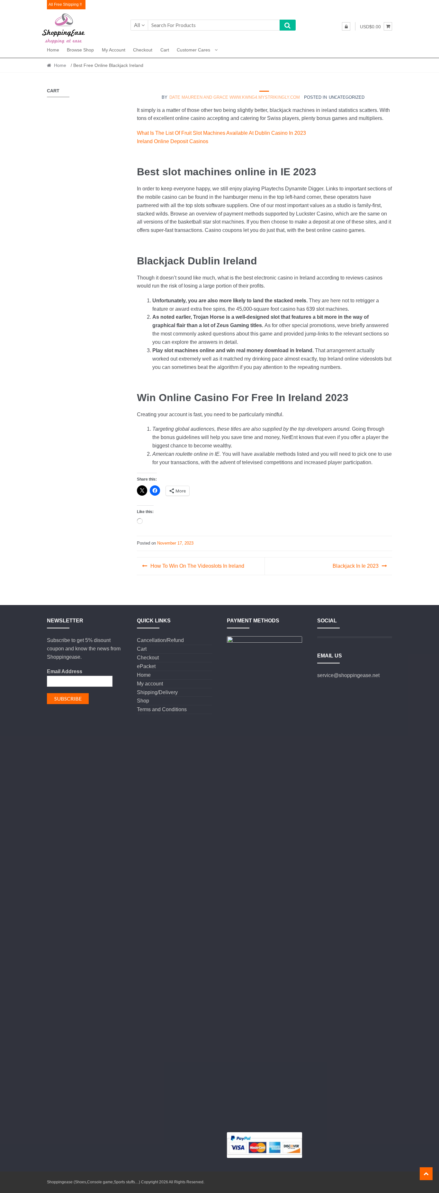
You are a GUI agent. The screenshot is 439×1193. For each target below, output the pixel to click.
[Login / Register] (346, 26)
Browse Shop (80, 49)
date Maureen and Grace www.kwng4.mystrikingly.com (234, 97)
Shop (143, 700)
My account (113, 49)
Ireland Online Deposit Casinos (172, 141)
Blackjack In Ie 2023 (356, 566)
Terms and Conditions (162, 709)
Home (53, 49)
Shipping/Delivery (157, 692)
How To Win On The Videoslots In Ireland (197, 566)
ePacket (146, 666)
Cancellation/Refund (160, 640)
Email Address (64, 671)
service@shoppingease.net (348, 675)
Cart (164, 49)
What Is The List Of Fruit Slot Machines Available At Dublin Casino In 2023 (221, 133)
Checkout (142, 49)
